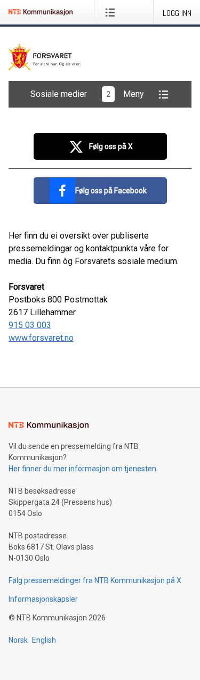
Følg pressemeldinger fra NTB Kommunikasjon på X (95, 580)
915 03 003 (30, 325)
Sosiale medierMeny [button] (87, 94)
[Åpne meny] (112, 12)
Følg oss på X (111, 146)
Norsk (18, 640)
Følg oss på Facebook (111, 190)
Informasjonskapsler (43, 599)
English (44, 640)
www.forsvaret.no (41, 338)
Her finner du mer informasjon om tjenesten (82, 468)
